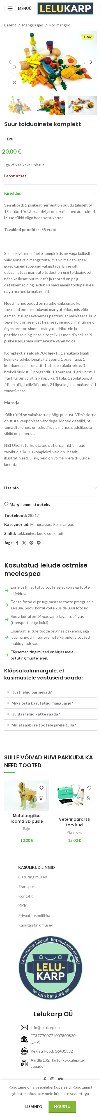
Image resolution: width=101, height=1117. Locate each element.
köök (41, 533)
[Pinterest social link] (31, 543)
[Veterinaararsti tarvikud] (74, 797)
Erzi (10, 138)
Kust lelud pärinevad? (32, 692)
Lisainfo (34, 1106)
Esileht (10, 25)
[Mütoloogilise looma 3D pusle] (26, 795)
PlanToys (74, 832)
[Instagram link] (52, 1079)
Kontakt (25, 896)
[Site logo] (65, 8)
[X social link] (24, 543)
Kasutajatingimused (35, 925)
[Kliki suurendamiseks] (14, 82)
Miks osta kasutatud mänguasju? (42, 703)
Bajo (26, 828)
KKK (22, 905)
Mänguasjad (32, 25)
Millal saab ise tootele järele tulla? (44, 725)
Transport (27, 886)
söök (51, 533)
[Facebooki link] (17, 543)
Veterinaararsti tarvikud (74, 822)
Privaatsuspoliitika (34, 915)
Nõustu (62, 1106)
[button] (9, 62)
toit (60, 533)
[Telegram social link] (38, 543)
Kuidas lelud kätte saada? (36, 714)
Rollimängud (59, 25)
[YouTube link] (60, 1079)
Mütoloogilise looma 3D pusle (27, 818)
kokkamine (26, 533)
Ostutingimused (32, 876)
